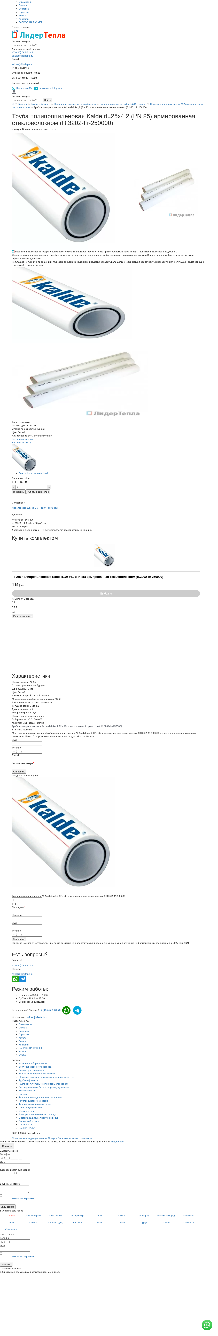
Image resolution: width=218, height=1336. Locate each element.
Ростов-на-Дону (55, 1222)
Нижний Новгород (166, 1215)
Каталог (23, 1037)
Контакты (24, 18)
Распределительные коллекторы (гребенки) (43, 1083)
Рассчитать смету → (23, 442)
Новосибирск (55, 1215)
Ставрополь (11, 1229)
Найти (47, 100)
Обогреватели (27, 1110)
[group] (71, 190)
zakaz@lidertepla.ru (22, 55)
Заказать (6, 1264)
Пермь (11, 1222)
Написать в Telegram (50, 88)
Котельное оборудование (33, 1063)
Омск (99, 1222)
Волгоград (144, 1215)
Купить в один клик (38, 491)
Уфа (100, 1215)
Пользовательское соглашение (75, 1138)
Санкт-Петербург (33, 1215)
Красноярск (188, 1222)
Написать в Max (24, 88)
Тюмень (166, 1222)
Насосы (23, 1093)
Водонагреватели (28, 1090)
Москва (11, 1215)
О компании (25, 1)
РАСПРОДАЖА (27, 1127)
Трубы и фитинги (28, 1080)
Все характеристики (23, 439)
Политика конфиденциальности (29, 1138)
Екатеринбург (77, 1215)
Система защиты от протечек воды (38, 1117)
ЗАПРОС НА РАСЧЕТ (30, 22)
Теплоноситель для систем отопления (40, 1097)
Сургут (144, 1222)
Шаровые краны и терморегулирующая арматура (46, 1076)
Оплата (23, 5)
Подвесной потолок (30, 1121)
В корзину (18, 491)
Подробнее (117, 1141)
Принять (7, 1146)
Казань (121, 1215)
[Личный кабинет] (14, 92)
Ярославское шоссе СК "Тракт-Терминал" (35, 507)
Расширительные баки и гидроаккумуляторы (44, 1087)
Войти (15, 30)
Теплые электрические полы (35, 1104)
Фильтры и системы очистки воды (37, 1114)
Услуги (22, 1051)
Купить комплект (22, 616)
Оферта (52, 1138)
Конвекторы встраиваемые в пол (37, 1073)
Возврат (23, 15)
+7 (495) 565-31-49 (22, 52)
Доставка (24, 8)
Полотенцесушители (30, 1107)
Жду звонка (7, 1206)
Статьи (22, 1054)
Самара (33, 1222)
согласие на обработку (23, 1198)
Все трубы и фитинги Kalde (34, 473)
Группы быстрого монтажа (33, 1100)
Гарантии (24, 12)
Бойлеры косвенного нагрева (35, 1066)
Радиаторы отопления (31, 1070)
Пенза (122, 1222)
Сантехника (25, 1124)
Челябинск (188, 1215)
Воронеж (77, 1222)
